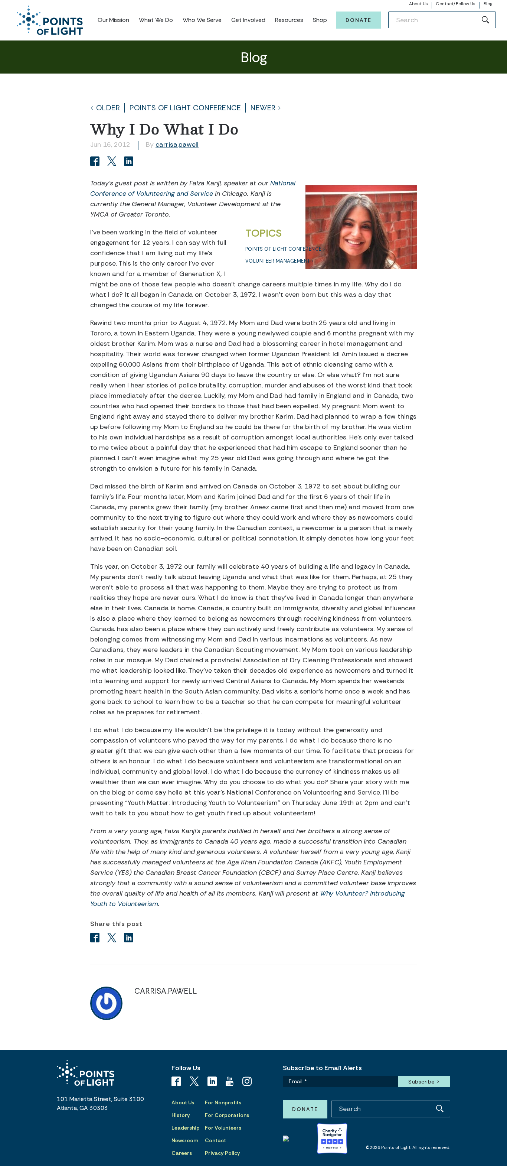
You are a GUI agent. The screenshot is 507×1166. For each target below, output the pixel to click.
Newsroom (184, 1140)
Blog (488, 4)
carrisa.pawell (177, 144)
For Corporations (227, 1115)
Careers (181, 1153)
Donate (359, 20)
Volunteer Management (277, 261)
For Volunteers (223, 1127)
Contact (215, 1140)
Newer (263, 108)
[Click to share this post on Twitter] (113, 162)
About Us (418, 4)
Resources (289, 20)
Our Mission (113, 20)
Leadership (185, 1127)
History (180, 1115)
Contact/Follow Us (455, 4)
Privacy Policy (222, 1153)
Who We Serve (202, 20)
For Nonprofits (223, 1102)
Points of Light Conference (185, 108)
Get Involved (248, 20)
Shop (320, 20)
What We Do (156, 20)
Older (108, 108)
